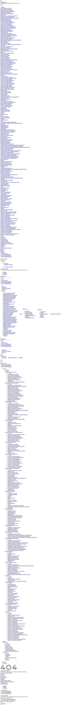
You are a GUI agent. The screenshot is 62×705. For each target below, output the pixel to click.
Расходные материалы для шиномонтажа (16, 434)
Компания (7, 654)
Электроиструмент (12, 584)
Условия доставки (4, 683)
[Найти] (1, 6)
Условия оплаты (3, 682)
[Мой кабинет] (1, 348)
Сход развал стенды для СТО (14, 456)
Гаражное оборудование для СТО (15, 470)
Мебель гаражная (11, 553)
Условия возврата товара (5, 680)
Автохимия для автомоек (13, 444)
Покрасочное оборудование (13, 606)
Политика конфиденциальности (7, 681)
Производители (3, 677)
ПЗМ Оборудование (12, 422)
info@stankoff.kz (4, 268)
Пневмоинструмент (12, 511)
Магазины (2, 678)
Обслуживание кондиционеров (14, 534)
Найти (2, 703)
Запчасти (10, 613)
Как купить (7, 644)
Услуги (1, 675)
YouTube (4, 273)
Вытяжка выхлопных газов (13, 564)
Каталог (7, 370)
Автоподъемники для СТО (13, 374)
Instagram (5, 272)
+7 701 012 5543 (4, 253)
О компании (3, 673)
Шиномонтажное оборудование (14, 385)
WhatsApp (5, 274)
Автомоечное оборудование (13, 403)
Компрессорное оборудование (14, 527)
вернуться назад (3, 672)
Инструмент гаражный (12, 493)
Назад (8, 369)
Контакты (2, 679)
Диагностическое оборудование (14, 540)
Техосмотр (10, 577)
